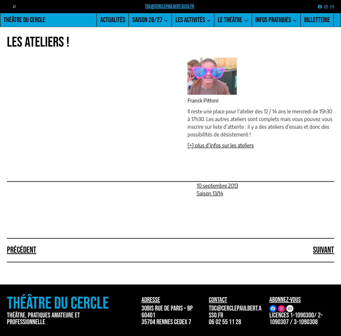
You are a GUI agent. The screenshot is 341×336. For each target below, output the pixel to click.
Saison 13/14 (210, 193)
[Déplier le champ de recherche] (14, 7)
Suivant (323, 250)
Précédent (21, 250)
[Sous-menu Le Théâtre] (246, 20)
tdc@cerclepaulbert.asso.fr (169, 7)
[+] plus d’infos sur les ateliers (220, 145)
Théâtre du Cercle (24, 20)
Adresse (150, 300)
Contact (218, 300)
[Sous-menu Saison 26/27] (166, 20)
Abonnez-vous (285, 300)
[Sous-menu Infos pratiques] (295, 20)
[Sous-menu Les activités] (209, 20)
